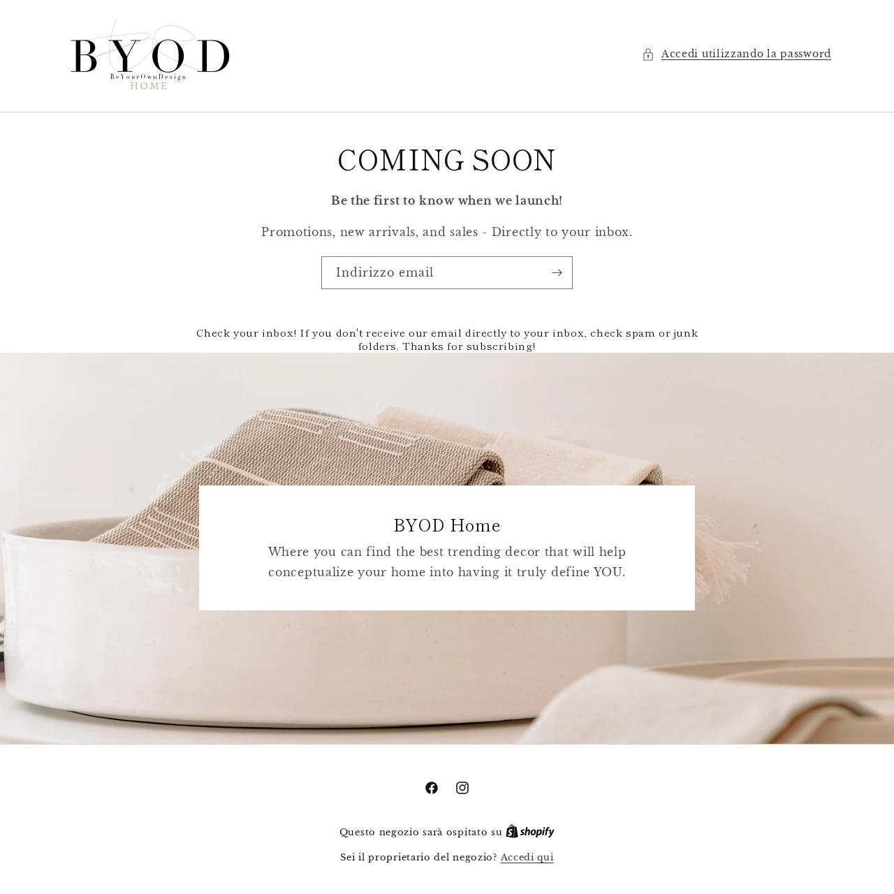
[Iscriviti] (556, 272)
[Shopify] (530, 832)
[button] (736, 54)
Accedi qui (527, 857)
